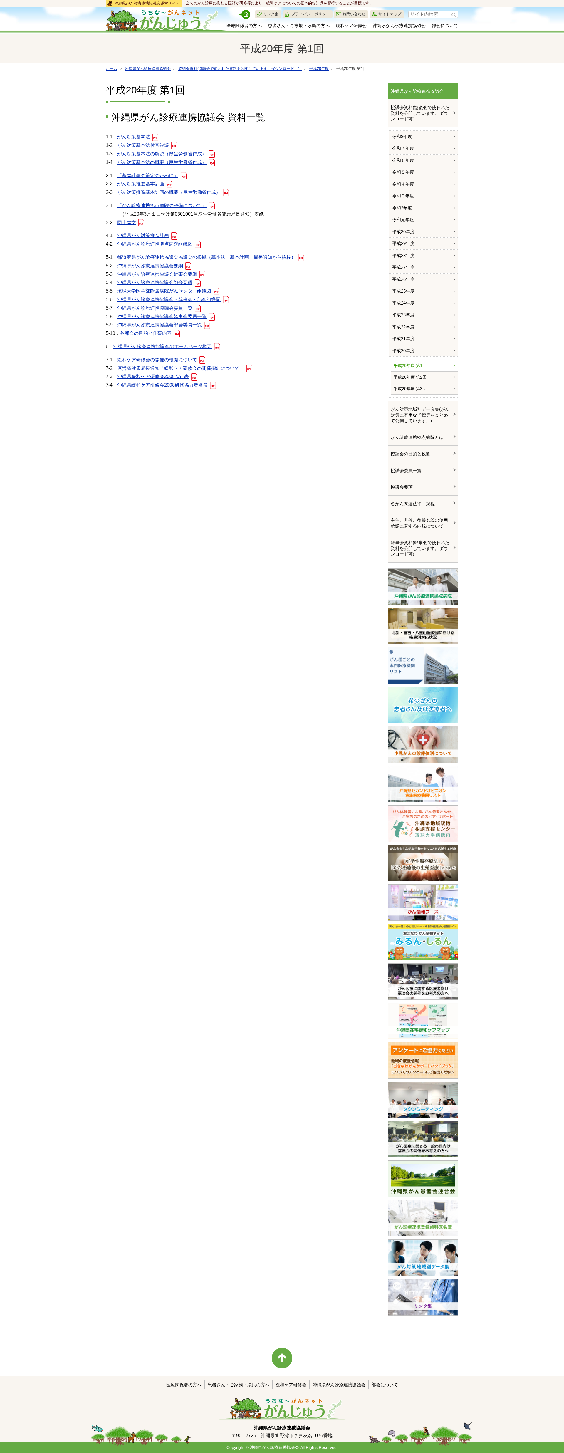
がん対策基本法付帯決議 (143, 145)
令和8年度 (402, 136)
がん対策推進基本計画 (140, 183)
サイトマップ (389, 14)
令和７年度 (403, 148)
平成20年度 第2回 (410, 377)
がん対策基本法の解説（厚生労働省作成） (162, 153)
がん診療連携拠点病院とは (417, 437)
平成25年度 (403, 290)
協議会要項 (402, 486)
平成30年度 (403, 231)
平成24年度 (403, 303)
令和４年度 (403, 184)
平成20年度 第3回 (410, 388)
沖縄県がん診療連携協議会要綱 (150, 265)
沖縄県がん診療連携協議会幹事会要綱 (157, 274)
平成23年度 (403, 314)
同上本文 (126, 222)
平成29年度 (403, 243)
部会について (445, 25)
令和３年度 (403, 195)
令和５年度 (403, 172)
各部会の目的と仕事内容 (146, 333)
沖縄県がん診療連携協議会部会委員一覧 (159, 324)
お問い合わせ (354, 14)
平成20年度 (403, 350)
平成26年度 (403, 279)
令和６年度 (403, 160)
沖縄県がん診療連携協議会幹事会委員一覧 (162, 316)
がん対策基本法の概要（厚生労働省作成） (162, 162)
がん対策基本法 (133, 136)
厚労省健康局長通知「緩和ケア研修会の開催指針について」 (180, 368)
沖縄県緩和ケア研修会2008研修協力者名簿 (162, 384)
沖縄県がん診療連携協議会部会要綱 (154, 282)
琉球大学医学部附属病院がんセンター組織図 (164, 290)
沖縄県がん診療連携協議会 (399, 25)
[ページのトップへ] (282, 1358)
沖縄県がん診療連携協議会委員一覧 (154, 308)
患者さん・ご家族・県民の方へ (299, 25)
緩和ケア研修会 (351, 25)
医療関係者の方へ (244, 25)
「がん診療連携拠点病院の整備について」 (162, 205)
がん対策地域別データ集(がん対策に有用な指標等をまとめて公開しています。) (420, 415)
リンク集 (270, 14)
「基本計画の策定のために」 (147, 175)
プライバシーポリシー (310, 14)
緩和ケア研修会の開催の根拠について (157, 359)
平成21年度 (403, 338)
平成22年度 (403, 326)
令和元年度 (403, 219)
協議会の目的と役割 (410, 453)
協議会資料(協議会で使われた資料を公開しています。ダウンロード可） (420, 113)
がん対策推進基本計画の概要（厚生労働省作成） (169, 192)
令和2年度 (402, 207)
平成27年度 (403, 267)
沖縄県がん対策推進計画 (143, 235)
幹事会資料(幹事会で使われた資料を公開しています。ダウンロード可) (420, 548)
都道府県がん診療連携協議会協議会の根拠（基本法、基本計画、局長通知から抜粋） (206, 257)
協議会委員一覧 (406, 470)
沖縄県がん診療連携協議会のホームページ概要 (162, 346)
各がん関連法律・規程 (413, 503)
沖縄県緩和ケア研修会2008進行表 (153, 376)
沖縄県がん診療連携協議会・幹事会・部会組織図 (169, 299)
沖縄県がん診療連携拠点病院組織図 (154, 243)
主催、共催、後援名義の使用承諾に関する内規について (419, 523)
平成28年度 (403, 255)
